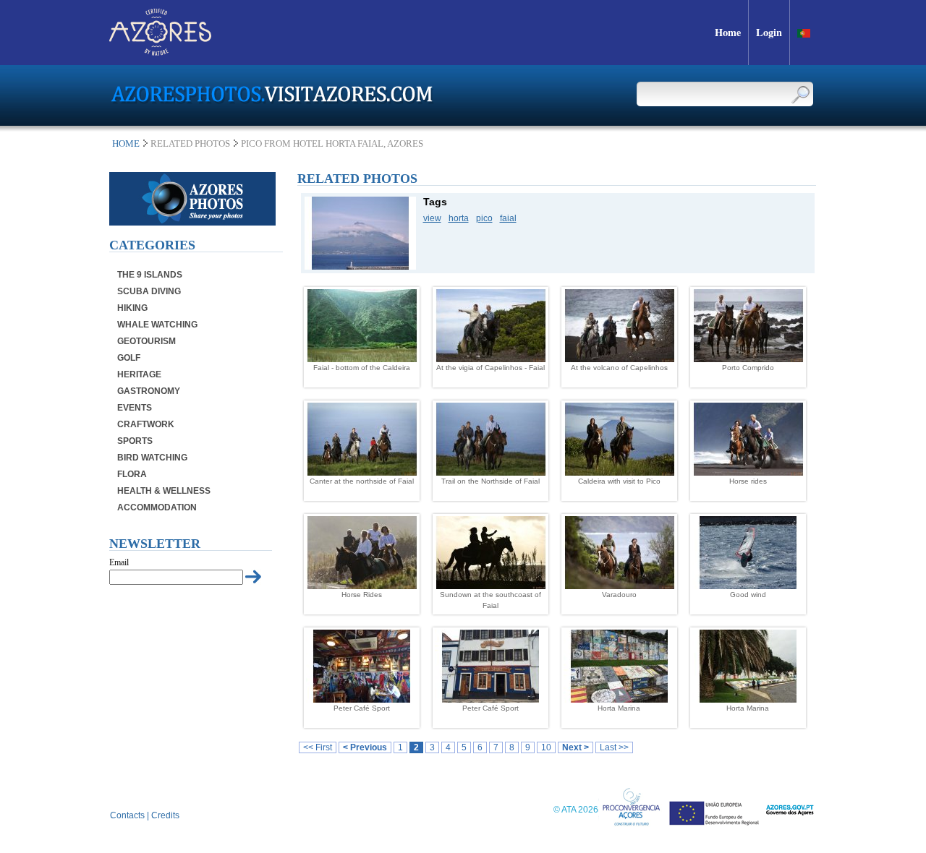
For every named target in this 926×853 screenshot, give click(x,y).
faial (508, 218)
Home (126, 143)
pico (484, 218)
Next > (575, 747)
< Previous (365, 747)
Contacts (127, 815)
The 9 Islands (149, 275)
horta (459, 218)
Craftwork (145, 424)
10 (546, 747)
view (432, 218)
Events (134, 408)
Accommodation (157, 507)
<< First (317, 747)
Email (119, 562)
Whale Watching (157, 325)
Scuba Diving (149, 291)
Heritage (139, 374)
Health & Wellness (164, 491)
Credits (165, 815)
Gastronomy (148, 391)
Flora (132, 474)
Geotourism (146, 341)
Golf (128, 358)
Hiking (132, 308)
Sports (135, 441)
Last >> (614, 747)
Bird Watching (152, 458)
